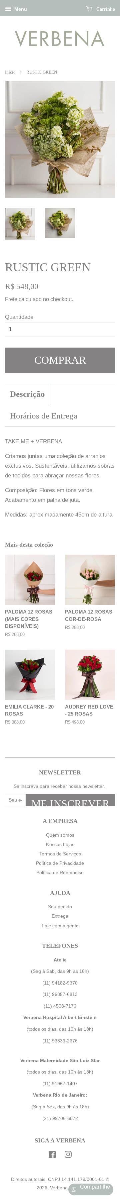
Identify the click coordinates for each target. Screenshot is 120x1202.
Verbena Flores (66, 1187)
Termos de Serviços (60, 853)
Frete (11, 299)
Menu (20, 9)
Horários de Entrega (43, 415)
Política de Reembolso (60, 872)
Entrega (60, 916)
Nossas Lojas (60, 844)
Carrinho (105, 9)
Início (10, 72)
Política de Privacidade (60, 863)
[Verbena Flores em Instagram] (68, 1156)
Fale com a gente (60, 925)
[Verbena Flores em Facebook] (52, 1156)
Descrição (27, 393)
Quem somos (60, 835)
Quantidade (19, 317)
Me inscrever (70, 802)
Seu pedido (60, 906)
